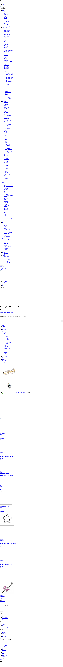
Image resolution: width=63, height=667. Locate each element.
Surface (5, 137)
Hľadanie (1, 319)
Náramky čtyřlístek (6, 46)
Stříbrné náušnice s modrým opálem (10, 76)
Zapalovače (5, 221)
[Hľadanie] (62, 321)
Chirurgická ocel (6, 41)
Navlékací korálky (9, 316)
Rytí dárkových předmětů (7, 205)
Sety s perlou (5, 225)
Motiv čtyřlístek (6, 158)
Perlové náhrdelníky (6, 35)
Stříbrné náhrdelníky (6, 36)
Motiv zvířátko (6, 165)
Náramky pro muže (8, 92)
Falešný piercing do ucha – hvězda (6, 564)
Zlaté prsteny (5, 196)
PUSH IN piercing (6, 127)
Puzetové (5, 71)
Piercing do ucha (6, 125)
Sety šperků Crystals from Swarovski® (9, 226)
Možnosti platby (4, 623)
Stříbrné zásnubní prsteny (8, 194)
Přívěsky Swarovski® (7, 174)
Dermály (5, 105)
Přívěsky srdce (6, 173)
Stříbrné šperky (6, 247)
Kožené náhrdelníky (6, 31)
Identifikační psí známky (7, 204)
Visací (4, 85)
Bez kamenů (9, 96)
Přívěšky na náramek (6, 347)
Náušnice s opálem (6, 68)
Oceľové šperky (4, 634)
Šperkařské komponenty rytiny (8, 218)
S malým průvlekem (8, 169)
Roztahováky (5, 131)
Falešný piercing (6, 112)
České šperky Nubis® (7, 239)
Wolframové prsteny (6, 256)
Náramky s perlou (6, 51)
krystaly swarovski (8, 124)
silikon (6, 141)
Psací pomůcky (6, 17)
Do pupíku (5, 110)
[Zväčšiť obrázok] (3, 302)
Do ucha (5, 111)
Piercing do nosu (6, 121)
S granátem (5, 175)
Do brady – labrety (6, 107)
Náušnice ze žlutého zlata (7, 69)
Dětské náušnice (6, 60)
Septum (5, 133)
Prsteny (3, 182)
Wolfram (8, 262)
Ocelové (6, 167)
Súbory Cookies (4, 625)
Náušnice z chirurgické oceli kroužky (10, 59)
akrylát (6, 132)
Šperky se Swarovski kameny (8, 246)
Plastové (6, 168)
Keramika (5, 184)
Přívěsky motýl (6, 172)
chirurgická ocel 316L (8, 115)
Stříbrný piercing (6, 135)
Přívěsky (3, 153)
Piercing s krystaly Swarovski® (8, 251)
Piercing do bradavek (7, 119)
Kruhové (5, 64)
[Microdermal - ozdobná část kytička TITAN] (9, 392)
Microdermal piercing (7, 116)
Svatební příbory (6, 22)
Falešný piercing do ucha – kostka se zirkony (8, 436)
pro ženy (6, 100)
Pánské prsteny (6, 185)
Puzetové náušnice (7, 93)
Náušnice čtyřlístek (6, 66)
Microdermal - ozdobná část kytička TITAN (22, 392)
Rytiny (3, 357)
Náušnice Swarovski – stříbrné (9, 73)
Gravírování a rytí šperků (7, 90)
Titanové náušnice (6, 84)
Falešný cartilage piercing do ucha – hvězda (8, 543)
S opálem (5, 176)
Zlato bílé (5, 88)
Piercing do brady (7, 145)
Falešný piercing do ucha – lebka (6, 489)
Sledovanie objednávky (5, 618)
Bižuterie (5, 40)
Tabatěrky (5, 23)
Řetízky (3, 197)
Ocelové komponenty (8, 19)
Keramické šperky (6, 241)
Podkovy (5, 126)
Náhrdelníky (3, 28)
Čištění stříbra (7, 21)
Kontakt (3, 619)
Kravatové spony (6, 14)
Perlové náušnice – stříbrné (9, 74)
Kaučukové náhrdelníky (7, 30)
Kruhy (5, 114)
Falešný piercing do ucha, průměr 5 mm (7, 456)
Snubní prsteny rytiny (7, 217)
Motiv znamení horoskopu (7, 164)
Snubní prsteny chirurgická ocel (8, 232)
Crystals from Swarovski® (7, 29)
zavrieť (1, 659)
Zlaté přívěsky (6, 180)
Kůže (4, 45)
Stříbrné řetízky (6, 202)
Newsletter (3, 624)
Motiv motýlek (6, 160)
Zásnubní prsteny (9, 98)
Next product (62, 304)
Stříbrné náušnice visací (8, 81)
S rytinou (5, 177)
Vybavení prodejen (6, 24)
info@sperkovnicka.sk (5, 0)
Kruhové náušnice (6, 65)
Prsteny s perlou (6, 189)
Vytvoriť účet (2, 666)
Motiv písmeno (6, 162)
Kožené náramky (4, 27)
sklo (6, 142)
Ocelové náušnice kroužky (19, 378)
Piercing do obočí (7, 147)
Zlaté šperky (5, 249)
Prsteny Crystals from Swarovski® (8, 186)
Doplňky (3, 10)
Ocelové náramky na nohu (9, 50)
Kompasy (5, 13)
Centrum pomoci (4, 617)
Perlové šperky (4, 101)
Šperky (3, 238)
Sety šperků (3, 222)
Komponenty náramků (7, 43)
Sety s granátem (6, 224)
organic (6, 140)
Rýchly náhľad (2, 472)
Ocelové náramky (6, 91)
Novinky (5, 242)
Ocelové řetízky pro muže (7, 200)
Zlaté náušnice (6, 86)
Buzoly (5, 207)
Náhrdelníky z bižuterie (7, 34)
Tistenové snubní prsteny (7, 235)
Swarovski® (3, 632)
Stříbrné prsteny (6, 254)
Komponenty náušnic (7, 63)
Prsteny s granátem (6, 187)
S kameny (8, 97)
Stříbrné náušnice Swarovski (9, 80)
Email (1, 610)
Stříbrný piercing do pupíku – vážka (6, 598)
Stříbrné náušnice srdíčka (8, 79)
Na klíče (5, 166)
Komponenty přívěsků (7, 157)
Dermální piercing (7, 144)
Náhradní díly (6, 117)
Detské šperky (4, 633)
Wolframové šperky (4, 255)
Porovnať (1, 312)
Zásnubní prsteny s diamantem (9, 195)
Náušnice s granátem (6, 67)
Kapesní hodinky (6, 208)
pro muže (6, 95)
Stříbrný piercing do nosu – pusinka (6, 475)
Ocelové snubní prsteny (7, 231)
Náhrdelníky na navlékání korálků (8, 32)
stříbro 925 (6, 122)
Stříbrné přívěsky (6, 178)
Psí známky (5, 18)
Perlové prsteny (6, 102)
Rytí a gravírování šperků (5, 356)
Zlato (4, 87)
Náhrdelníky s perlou (6, 33)
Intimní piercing (6, 113)
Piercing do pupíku (8, 148)
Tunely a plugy (6, 138)
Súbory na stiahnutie (5, 626)
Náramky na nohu (6, 49)
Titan (4, 83)
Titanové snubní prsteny (7, 236)
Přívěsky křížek (6, 171)
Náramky (3, 39)
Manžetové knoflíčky (7, 210)
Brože (4, 11)
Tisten (4, 191)
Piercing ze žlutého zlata (8, 149)
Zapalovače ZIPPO (8, 26)
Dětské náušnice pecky (8, 61)
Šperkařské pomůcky (6, 20)
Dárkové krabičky (4, 9)
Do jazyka (5, 108)
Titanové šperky (6, 248)
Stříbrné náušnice (6, 72)
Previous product (60, 304)
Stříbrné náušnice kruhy (8, 75)
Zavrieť (1, 434)
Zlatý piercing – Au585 (7, 143)
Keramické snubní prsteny (7, 229)
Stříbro (5, 37)
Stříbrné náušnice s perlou (8, 78)
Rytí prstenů (5, 206)
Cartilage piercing (7, 128)
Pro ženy (5, 54)
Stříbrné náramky (6, 55)
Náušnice (3, 56)
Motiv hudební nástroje (7, 159)
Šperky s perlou (6, 253)
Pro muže (5, 53)
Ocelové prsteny (6, 94)
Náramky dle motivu (6, 47)
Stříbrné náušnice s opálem (9, 77)
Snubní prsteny (4, 227)
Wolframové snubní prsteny (7, 237)
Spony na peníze (6, 219)
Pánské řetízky (6, 201)
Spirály (5, 134)
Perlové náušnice (6, 70)
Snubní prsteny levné (6, 233)
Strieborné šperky (4, 631)
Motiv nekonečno (6, 161)
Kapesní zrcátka (6, 12)
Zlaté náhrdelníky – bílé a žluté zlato (9, 38)
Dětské (5, 199)
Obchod (3, 616)
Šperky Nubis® (6, 245)
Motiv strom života (6, 163)
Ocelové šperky (6, 243)
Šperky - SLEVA (4, 360)
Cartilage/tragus (6, 104)
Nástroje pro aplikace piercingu (8, 118)
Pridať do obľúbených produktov (8, 312)
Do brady (5, 106)
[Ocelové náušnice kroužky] (9, 378)
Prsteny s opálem (6, 188)
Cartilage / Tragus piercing (7, 103)
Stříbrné (6, 170)
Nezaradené (3, 328)
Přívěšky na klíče (6, 16)
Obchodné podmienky (5, 627)
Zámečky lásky (6, 25)
